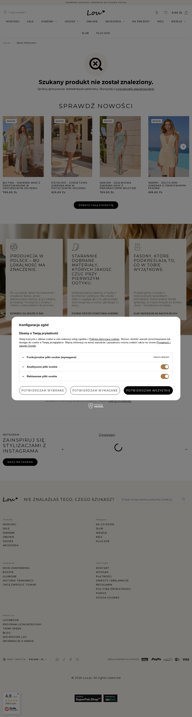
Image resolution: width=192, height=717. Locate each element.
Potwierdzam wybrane (42, 390)
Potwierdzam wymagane (95, 390)
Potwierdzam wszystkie (148, 390)
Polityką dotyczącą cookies (104, 339)
